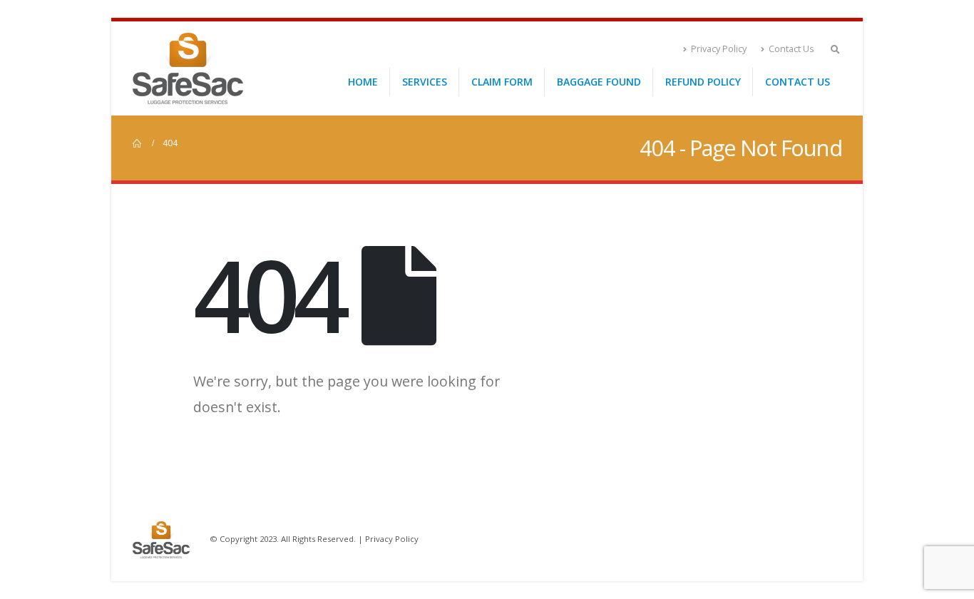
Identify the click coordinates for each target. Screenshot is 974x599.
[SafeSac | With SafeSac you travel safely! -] (188, 68)
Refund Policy (703, 81)
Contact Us (791, 49)
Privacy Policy (719, 49)
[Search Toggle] (835, 49)
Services (424, 81)
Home (363, 81)
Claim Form (502, 81)
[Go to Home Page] (138, 143)
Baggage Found (599, 81)
